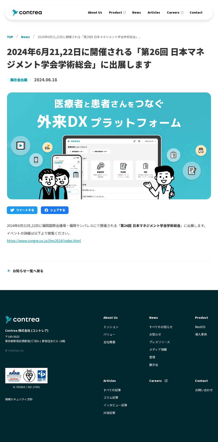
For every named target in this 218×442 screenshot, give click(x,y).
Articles (154, 12)
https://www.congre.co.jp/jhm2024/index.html (44, 240)
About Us (95, 12)
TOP (10, 37)
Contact (196, 12)
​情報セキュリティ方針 (19, 399)
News (136, 12)
